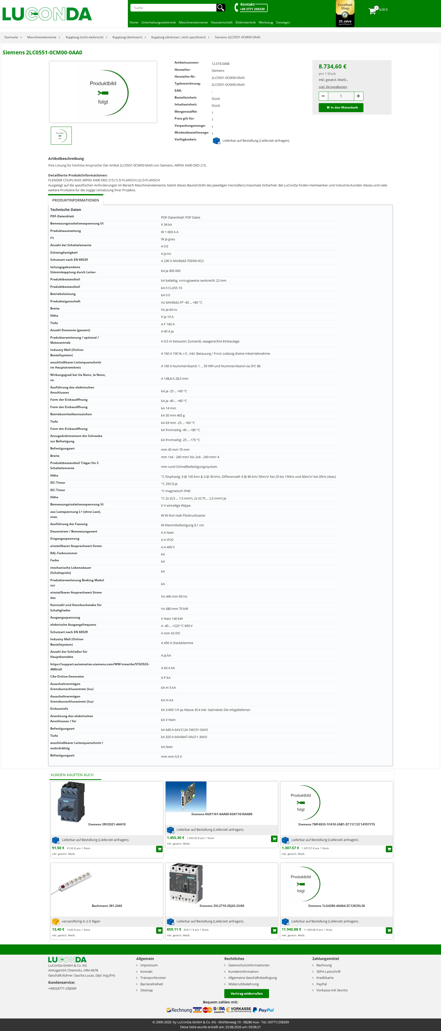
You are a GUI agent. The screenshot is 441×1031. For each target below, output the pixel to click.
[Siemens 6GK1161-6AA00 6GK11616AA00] (186, 796)
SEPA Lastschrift (328, 971)
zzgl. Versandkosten (333, 87)
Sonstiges (283, 22)
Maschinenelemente (193, 22)
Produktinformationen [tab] (75, 200)
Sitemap (146, 990)
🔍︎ (221, 7)
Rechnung (324, 965)
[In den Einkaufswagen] (159, 849)
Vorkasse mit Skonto (332, 990)
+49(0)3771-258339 (62, 988)
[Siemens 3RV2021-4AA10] (71, 801)
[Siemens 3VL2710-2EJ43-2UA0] (186, 883)
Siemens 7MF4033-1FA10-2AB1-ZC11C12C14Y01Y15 (336, 824)
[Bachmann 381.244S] (71, 883)
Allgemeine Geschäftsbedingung (252, 977)
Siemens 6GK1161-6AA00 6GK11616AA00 (221, 814)
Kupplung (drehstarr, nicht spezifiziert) (178, 37)
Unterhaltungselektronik (158, 22)
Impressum (149, 965)
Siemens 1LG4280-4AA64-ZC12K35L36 (336, 906)
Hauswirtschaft (221, 22)
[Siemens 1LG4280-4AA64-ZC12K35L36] (300, 883)
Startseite (11, 37)
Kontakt (247, 4)
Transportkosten (153, 977)
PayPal (321, 984)
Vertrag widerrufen (247, 993)
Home (134, 22)
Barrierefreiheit (151, 984)
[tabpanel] (220, 485)
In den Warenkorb (344, 107)
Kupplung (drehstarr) (127, 37)
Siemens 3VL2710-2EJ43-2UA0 (222, 906)
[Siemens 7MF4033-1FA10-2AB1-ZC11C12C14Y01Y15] (300, 801)
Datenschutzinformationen (249, 965)
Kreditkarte (325, 977)
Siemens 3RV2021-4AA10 (107, 824)
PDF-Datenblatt (173, 217)
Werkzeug (266, 22)
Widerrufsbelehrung (243, 984)
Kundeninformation (243, 971)
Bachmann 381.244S (107, 906)
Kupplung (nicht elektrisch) (84, 37)
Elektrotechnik (246, 22)
